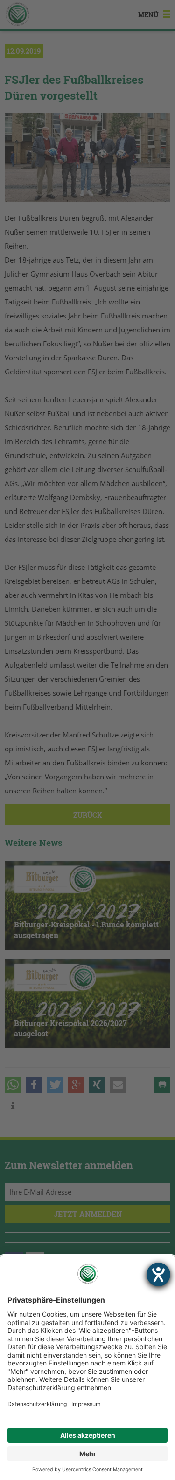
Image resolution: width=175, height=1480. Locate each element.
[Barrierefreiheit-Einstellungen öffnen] (158, 1274)
